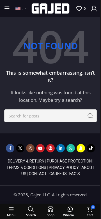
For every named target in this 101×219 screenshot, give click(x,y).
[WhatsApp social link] (70, 148)
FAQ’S (74, 173)
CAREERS (58, 173)
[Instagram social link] (30, 148)
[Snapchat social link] (81, 148)
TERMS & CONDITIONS (26, 167)
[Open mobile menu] (7, 8)
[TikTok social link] (91, 148)
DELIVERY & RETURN (26, 161)
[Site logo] (50, 8)
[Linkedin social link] (60, 148)
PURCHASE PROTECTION (69, 161)
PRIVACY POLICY (64, 167)
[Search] (90, 115)
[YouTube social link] (40, 148)
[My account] (94, 8)
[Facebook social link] (10, 148)
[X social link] (20, 148)
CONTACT (38, 173)
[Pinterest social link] (50, 148)
